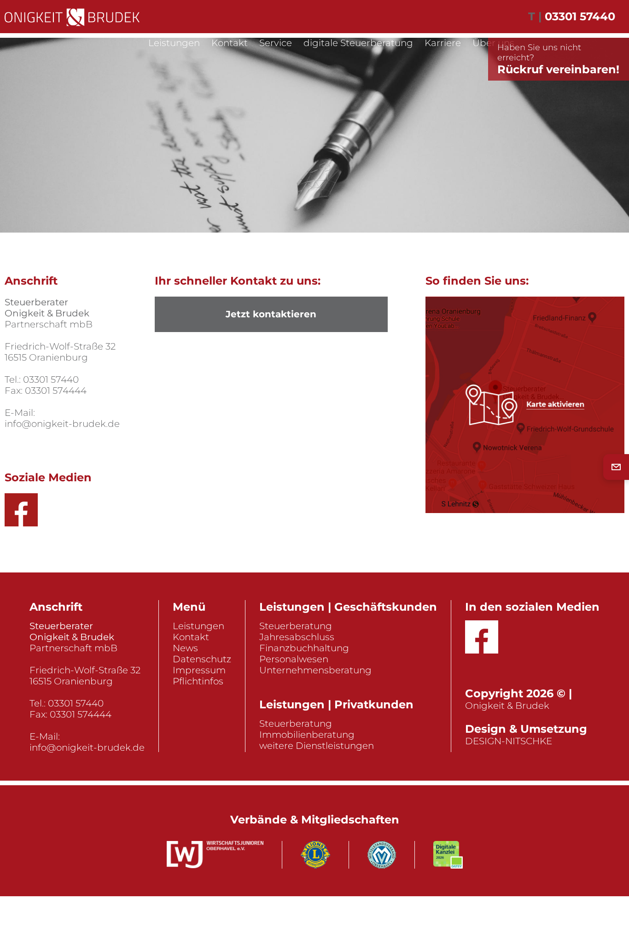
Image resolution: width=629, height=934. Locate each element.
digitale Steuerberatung (358, 42)
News (185, 648)
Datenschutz (202, 659)
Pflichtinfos (198, 681)
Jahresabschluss (296, 636)
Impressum (199, 670)
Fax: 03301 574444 (46, 390)
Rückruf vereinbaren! (558, 59)
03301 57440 (580, 16)
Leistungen (174, 42)
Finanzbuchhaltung (304, 648)
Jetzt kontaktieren (271, 314)
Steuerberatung (295, 625)
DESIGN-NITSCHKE (508, 741)
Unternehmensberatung (315, 670)
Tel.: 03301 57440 (42, 379)
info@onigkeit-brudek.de (62, 423)
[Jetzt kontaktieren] (616, 467)
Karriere (443, 42)
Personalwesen (293, 659)
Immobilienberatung (307, 734)
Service (275, 42)
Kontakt (229, 42)
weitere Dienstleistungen (316, 745)
